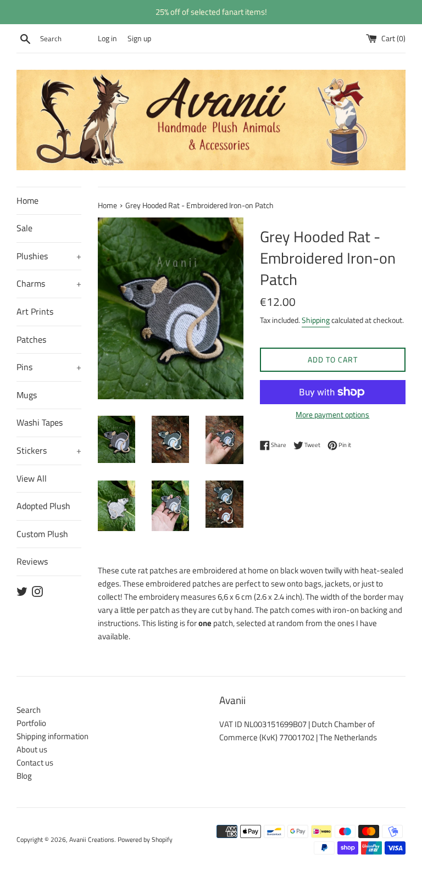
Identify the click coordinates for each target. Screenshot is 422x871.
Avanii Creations (91, 839)
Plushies (48, 256)
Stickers (48, 450)
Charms (48, 283)
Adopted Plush (43, 505)
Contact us (34, 762)
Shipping (316, 320)
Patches (31, 339)
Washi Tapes (39, 422)
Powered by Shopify (145, 839)
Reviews (32, 561)
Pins (48, 366)
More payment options (332, 414)
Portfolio (31, 723)
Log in (107, 38)
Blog (24, 775)
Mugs (26, 394)
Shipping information (52, 736)
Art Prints (34, 311)
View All (31, 478)
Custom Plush (42, 533)
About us (31, 749)
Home (27, 200)
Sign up (139, 38)
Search (28, 710)
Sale (24, 228)
